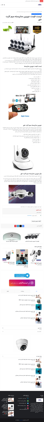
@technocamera (21, 403)
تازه (36, 291)
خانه (40, 11)
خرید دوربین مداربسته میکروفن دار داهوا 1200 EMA (27, 300)
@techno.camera (20, 405)
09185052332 (20, 398)
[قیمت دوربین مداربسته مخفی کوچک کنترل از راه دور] (39, 297)
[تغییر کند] (39, 5)
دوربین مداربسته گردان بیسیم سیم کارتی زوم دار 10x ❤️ (9, 263)
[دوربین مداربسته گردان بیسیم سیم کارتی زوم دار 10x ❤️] (8, 255)
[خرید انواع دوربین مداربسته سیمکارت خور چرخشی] (22, 256)
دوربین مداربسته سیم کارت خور (34, 11)
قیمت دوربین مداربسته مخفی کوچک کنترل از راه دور (26, 295)
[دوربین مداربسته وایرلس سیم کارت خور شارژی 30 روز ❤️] (36, 255)
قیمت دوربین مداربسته (36, 221)
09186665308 (29, 215)
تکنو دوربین (21, 420)
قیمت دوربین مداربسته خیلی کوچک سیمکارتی (27, 317)
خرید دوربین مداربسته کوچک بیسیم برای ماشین (27, 304)
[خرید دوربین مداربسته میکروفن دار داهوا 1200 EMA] (39, 301)
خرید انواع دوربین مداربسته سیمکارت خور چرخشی (22, 266)
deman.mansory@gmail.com (24, 409)
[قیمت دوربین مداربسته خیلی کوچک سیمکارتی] (39, 320)
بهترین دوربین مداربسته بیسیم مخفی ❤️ (4, 412)
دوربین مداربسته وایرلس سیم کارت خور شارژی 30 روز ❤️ (36, 263)
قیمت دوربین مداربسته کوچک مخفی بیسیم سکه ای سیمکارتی (25, 311)
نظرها (8, 291)
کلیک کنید (19, 400)
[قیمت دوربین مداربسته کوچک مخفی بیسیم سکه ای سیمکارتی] (39, 314)
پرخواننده (22, 291)
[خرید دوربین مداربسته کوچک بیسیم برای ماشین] (39, 307)
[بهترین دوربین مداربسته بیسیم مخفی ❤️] (11, 413)
